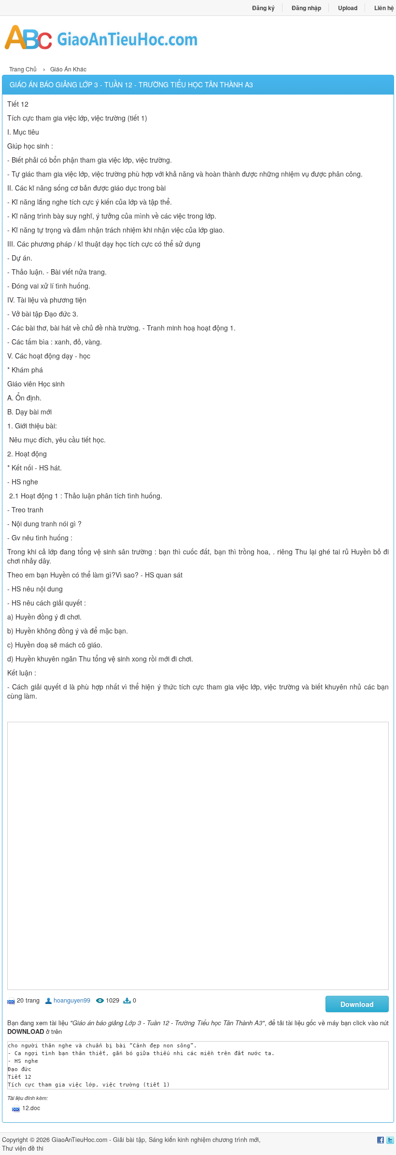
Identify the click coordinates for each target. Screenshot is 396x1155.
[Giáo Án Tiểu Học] (100, 39)
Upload (347, 7)
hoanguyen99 (72, 1000)
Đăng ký (263, 7)
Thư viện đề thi (22, 1148)
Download (357, 1004)
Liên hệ (384, 7)
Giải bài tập (129, 1139)
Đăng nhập (306, 7)
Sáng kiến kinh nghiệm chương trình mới (204, 1139)
